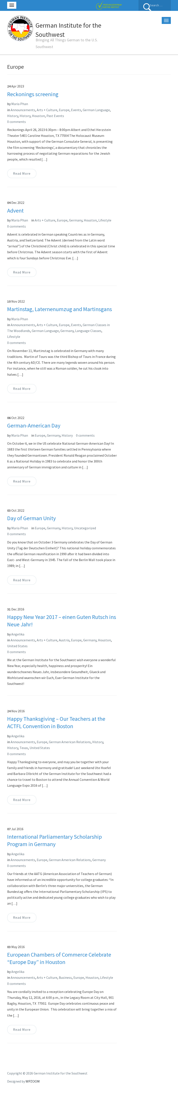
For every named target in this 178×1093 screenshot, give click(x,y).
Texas (24, 748)
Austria (64, 640)
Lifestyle (104, 220)
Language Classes (88, 331)
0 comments (16, 121)
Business (65, 977)
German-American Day (33, 425)
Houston (38, 116)
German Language (96, 110)
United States (17, 646)
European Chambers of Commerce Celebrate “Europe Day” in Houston (59, 958)
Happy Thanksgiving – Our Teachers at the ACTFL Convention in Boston (56, 722)
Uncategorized (85, 528)
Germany (75, 220)
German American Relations (70, 742)
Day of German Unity (31, 518)
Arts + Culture (47, 110)
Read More (22, 173)
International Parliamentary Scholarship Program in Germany (54, 840)
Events (76, 110)
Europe (64, 110)
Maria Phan (19, 104)
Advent (15, 210)
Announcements (23, 110)
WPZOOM (33, 1081)
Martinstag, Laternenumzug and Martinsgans (59, 309)
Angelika (17, 634)
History (12, 116)
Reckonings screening (32, 94)
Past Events (55, 116)
